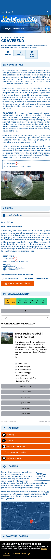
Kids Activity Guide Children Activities (19, 20)
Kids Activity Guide (8, 45)
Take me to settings (21, 553)
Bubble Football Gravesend (26, 47)
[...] (16, 357)
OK (6, 553)
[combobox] (25, 318)
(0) (8, 12)
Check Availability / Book (17, 283)
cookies (44, 548)
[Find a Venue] (22, 28)
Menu (2, 12)
